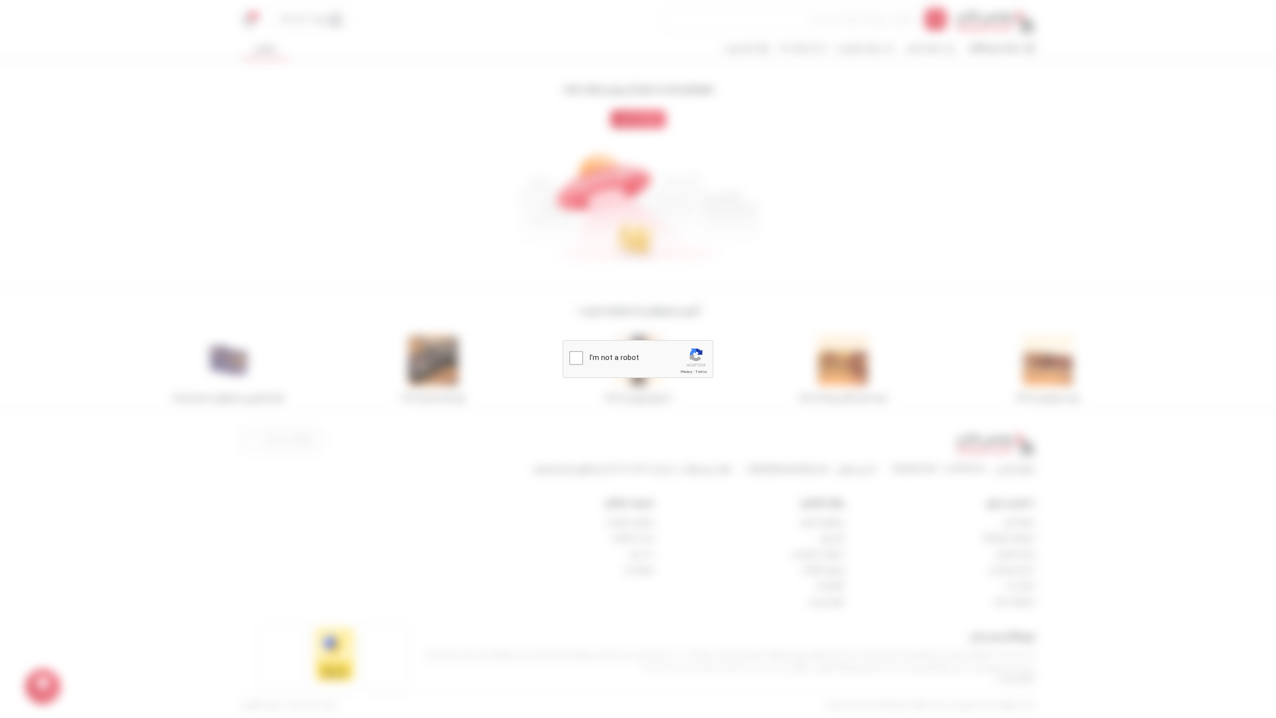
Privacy (686, 371)
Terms (701, 371)
